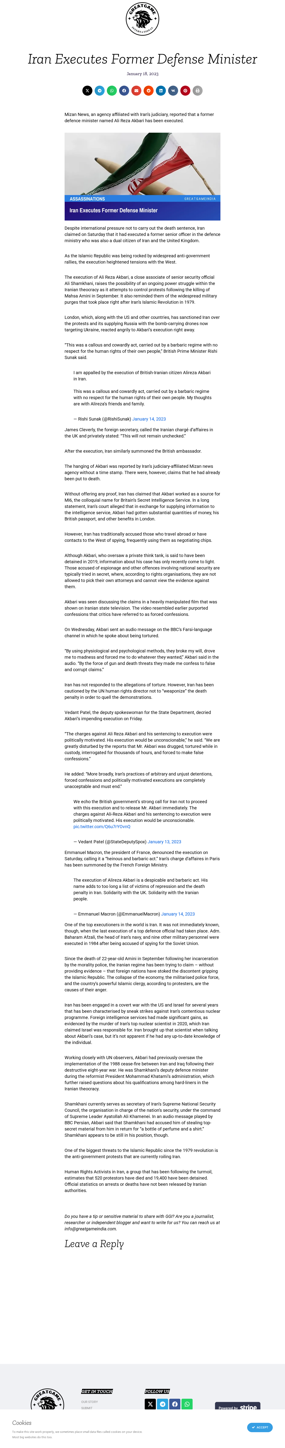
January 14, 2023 (149, 419)
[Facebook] (174, 1404)
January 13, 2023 (164, 841)
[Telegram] (162, 1404)
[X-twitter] (150, 1404)
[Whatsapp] (187, 1404)
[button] (87, 91)
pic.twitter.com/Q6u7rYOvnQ (101, 826)
